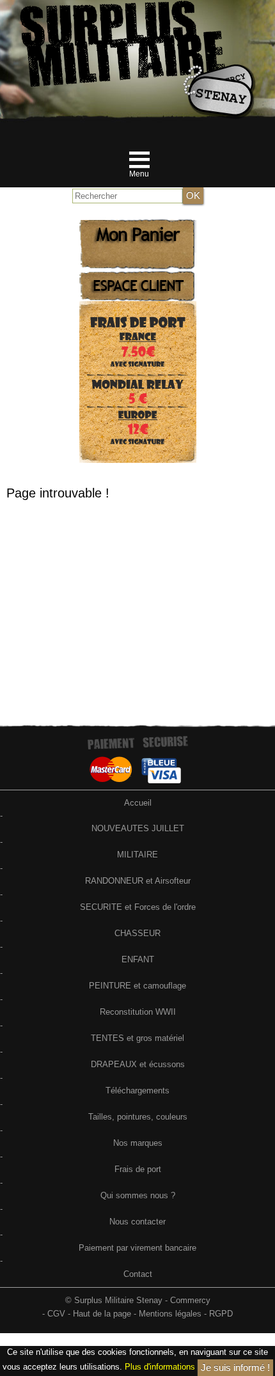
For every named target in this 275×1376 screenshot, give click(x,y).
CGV (56, 1313)
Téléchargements (137, 1090)
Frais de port (137, 1169)
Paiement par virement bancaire (137, 1248)
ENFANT (138, 959)
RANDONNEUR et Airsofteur (138, 881)
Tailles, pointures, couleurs (137, 1117)
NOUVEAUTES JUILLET (137, 828)
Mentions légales (170, 1313)
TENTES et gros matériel (137, 1038)
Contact (137, 1274)
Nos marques (137, 1143)
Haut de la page (102, 1313)
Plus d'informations (160, 1367)
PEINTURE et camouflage (137, 985)
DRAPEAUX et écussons (138, 1064)
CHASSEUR (137, 933)
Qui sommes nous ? (137, 1195)
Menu (139, 173)
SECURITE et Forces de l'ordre (138, 907)
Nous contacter (137, 1221)
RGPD (221, 1313)
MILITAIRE (137, 854)
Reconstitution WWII (138, 1012)
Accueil (138, 803)
